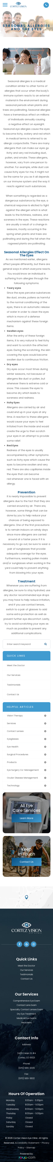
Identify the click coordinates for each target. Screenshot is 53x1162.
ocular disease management (22, 777)
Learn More (26, 818)
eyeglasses (13, 738)
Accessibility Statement (27, 1142)
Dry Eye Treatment (26, 1013)
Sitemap (30, 1147)
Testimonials (13, 684)
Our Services (13, 675)
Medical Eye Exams (26, 1018)
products (12, 762)
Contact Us (13, 694)
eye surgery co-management (23, 770)
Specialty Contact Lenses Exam (26, 1009)
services (11, 723)
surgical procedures (17, 754)
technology (13, 785)
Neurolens (26, 1022)
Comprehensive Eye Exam (26, 1000)
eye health (12, 746)
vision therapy (15, 715)
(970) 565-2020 (26, 1068)
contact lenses (15, 731)
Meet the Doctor (16, 665)
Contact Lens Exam (27, 1005)
